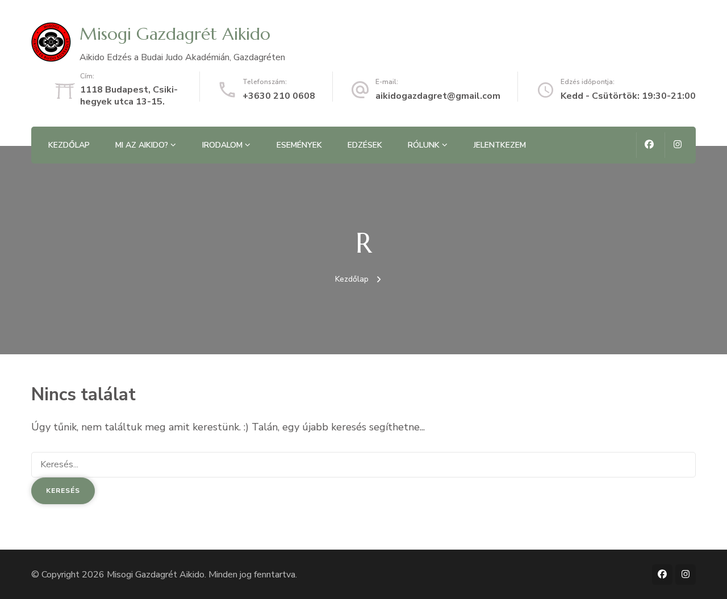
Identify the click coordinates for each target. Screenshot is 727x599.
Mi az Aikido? (141, 145)
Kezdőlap (69, 145)
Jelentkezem (500, 145)
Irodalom (222, 145)
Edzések (365, 145)
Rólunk (424, 145)
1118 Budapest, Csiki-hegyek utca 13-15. (129, 95)
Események (299, 145)
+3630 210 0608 (279, 96)
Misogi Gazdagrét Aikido (175, 33)
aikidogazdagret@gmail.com (437, 96)
